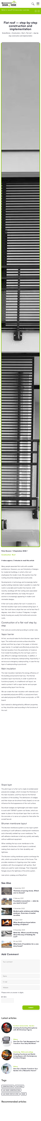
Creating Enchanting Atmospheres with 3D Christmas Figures (25, 1029)
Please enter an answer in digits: (12, 992)
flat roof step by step (11, 1094)
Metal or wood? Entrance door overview (15, 10)
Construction (6, 555)
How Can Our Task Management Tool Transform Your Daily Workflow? (26, 1042)
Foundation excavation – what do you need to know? (26, 902)
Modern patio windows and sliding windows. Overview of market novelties (26, 913)
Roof (13, 555)
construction (8, 1086)
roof (23, 1094)
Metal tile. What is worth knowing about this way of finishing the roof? (25, 935)
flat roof (19, 1086)
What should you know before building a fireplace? (24, 923)
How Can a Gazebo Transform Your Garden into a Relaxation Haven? (25, 1069)
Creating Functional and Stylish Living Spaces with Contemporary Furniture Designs (25, 1056)
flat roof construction (11, 1090)
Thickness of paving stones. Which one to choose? (26, 892)
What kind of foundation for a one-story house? (26, 945)
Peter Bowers (6, 551)
